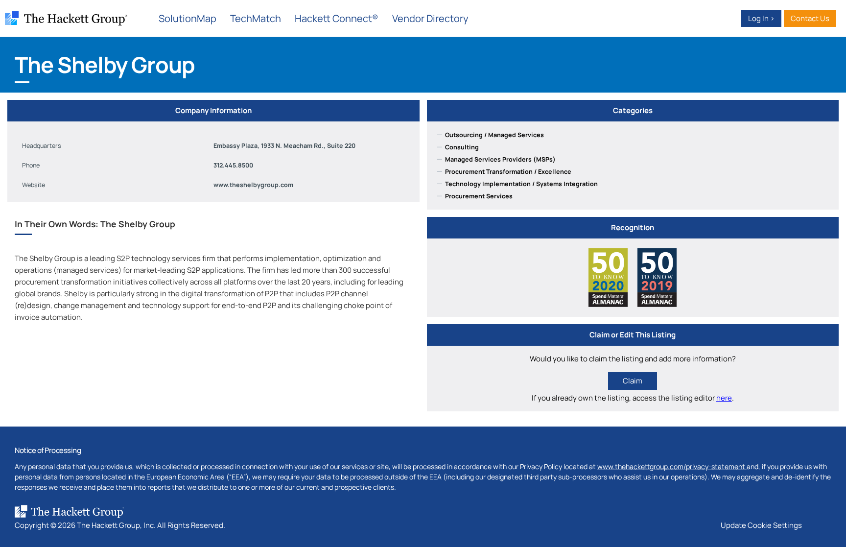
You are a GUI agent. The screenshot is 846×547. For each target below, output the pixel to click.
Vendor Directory (430, 18)
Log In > (761, 18)
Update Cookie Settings (761, 525)
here (724, 398)
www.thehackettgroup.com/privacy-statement (672, 466)
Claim (632, 381)
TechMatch (255, 18)
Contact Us (810, 18)
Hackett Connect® (336, 18)
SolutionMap (187, 18)
